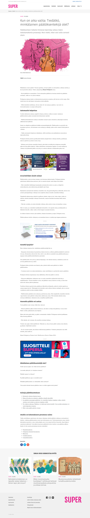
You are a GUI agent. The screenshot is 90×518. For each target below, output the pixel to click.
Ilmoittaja (29, 497)
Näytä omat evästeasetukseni (34, 507)
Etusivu (9, 11)
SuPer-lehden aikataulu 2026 (34, 500)
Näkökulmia (67, 6)
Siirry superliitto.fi (77, 1)
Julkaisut (73, 6)
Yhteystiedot (30, 505)
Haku (78, 6)
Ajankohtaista (47, 6)
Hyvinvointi (60, 6)
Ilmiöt (13, 11)
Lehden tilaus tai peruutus (33, 502)
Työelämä (53, 6)
